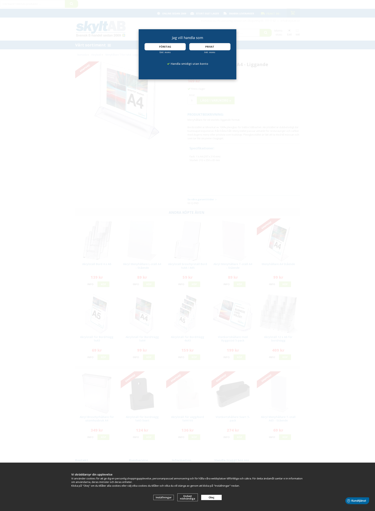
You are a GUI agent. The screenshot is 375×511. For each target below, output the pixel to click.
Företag (165, 46)
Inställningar (164, 497)
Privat (209, 46)
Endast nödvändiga (187, 497)
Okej (211, 497)
